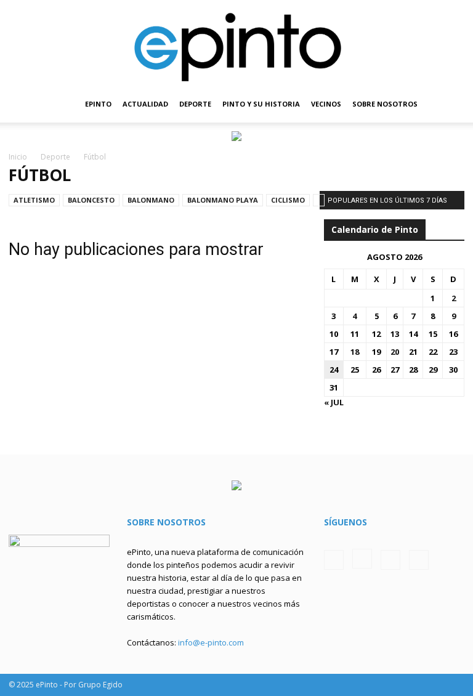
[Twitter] (390, 560)
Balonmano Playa (222, 199)
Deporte (55, 157)
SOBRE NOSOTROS (385, 103)
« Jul (334, 402)
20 (394, 351)
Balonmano (150, 199)
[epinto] (236, 43)
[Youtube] (419, 560)
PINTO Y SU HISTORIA (261, 103)
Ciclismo (288, 199)
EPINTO (98, 103)
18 (354, 351)
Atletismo (34, 199)
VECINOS (326, 103)
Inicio (18, 157)
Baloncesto (91, 199)
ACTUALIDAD (145, 103)
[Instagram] (362, 559)
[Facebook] (334, 560)
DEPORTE (195, 103)
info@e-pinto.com (211, 642)
